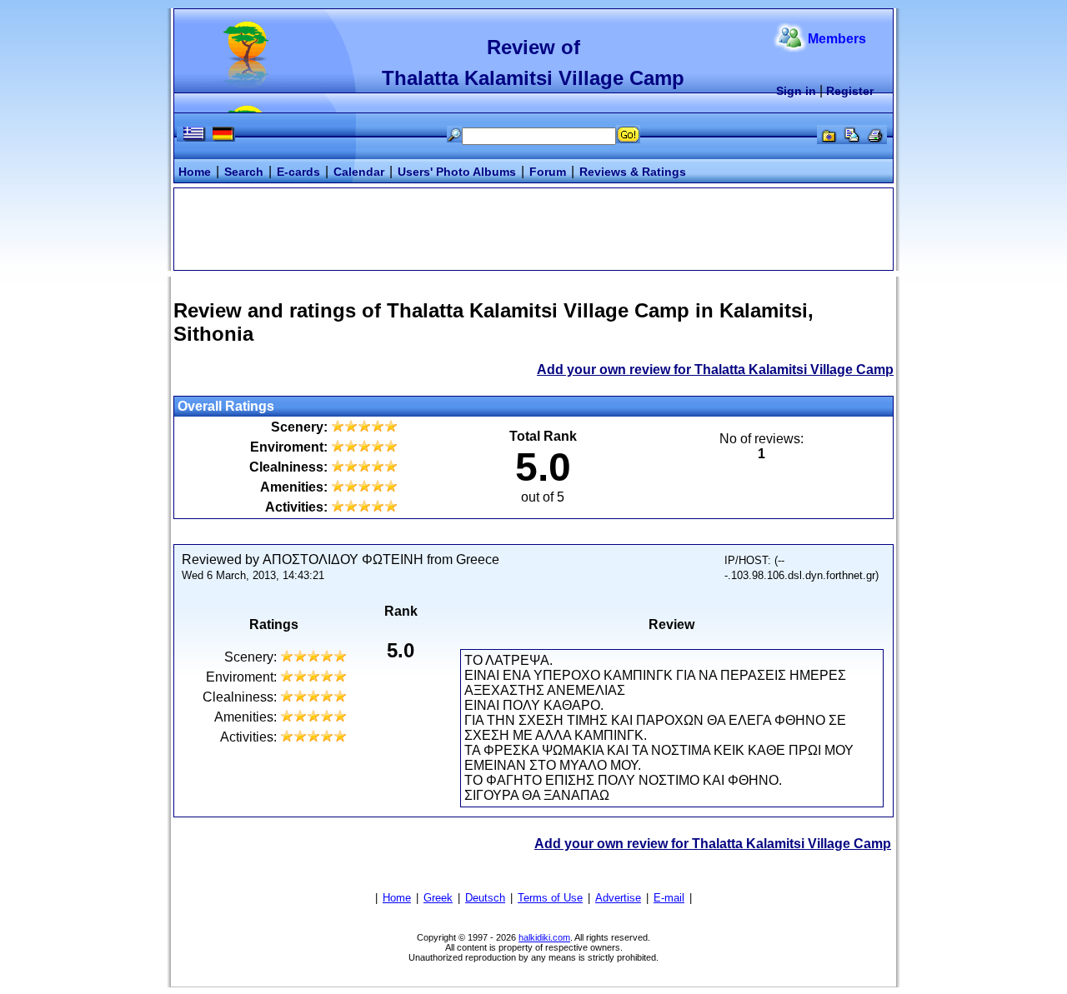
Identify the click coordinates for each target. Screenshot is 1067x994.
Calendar (358, 171)
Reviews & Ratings (632, 171)
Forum (547, 171)
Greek (438, 898)
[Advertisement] (533, 227)
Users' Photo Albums (457, 171)
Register (850, 90)
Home (194, 171)
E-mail (669, 898)
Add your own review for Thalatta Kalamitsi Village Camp (715, 369)
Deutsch (485, 898)
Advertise (618, 898)
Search (243, 171)
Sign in (796, 90)
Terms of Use (550, 898)
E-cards (298, 171)
